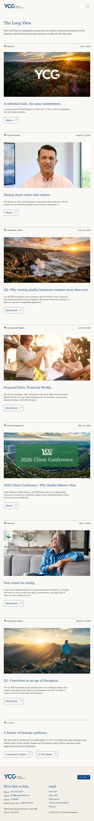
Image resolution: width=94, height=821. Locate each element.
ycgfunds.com (26, 803)
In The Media (45, 754)
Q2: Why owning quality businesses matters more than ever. (46, 289)
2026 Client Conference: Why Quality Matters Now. (40, 484)
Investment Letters (16, 754)
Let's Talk (82, 777)
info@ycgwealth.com (20, 795)
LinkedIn (15, 799)
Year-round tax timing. (20, 582)
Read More (12, 310)
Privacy (52, 806)
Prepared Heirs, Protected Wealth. (28, 386)
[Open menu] (87, 6)
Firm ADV (53, 791)
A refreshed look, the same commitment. (32, 103)
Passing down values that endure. (27, 194)
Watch (9, 120)
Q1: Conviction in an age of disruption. (31, 679)
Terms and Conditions (59, 803)
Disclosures (54, 799)
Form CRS (53, 795)
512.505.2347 (17, 791)
